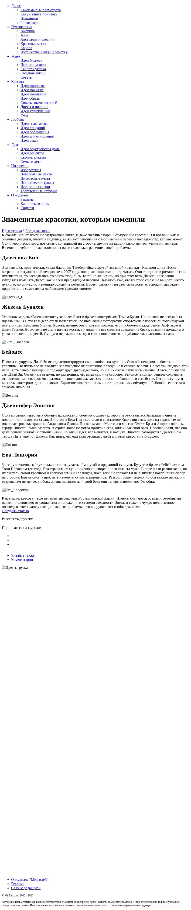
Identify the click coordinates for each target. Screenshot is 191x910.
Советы (26, 77)
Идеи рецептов (32, 153)
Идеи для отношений (37, 136)
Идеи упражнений (35, 111)
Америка (27, 31)
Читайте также (22, 555)
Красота (17, 81)
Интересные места (35, 178)
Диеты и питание (34, 107)
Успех (15, 56)
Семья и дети (30, 161)
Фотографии (30, 23)
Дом (14, 145)
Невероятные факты (36, 174)
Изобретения (30, 170)
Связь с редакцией (26, 888)
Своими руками (33, 157)
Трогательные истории (38, 191)
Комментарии (22, 560)
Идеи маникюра (33, 94)
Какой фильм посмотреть (40, 10)
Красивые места (33, 44)
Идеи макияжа (32, 90)
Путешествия (21, 27)
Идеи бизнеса (31, 60)
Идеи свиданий (32, 128)
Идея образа (30, 98)
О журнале (19, 195)
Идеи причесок (32, 86)
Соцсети (27, 208)
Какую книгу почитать (38, 14)
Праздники (29, 18)
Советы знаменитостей (38, 103)
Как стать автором (35, 204)
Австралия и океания (37, 39)
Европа (26, 48)
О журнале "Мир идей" (29, 879)
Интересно (19, 166)
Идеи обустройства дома (40, 149)
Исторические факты (37, 183)
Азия (24, 35)
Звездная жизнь (32, 73)
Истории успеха (33, 65)
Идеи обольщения (34, 132)
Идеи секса (29, 140)
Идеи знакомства (34, 124)
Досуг (16, 6)
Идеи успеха (12, 231)
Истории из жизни (35, 187)
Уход (24, 115)
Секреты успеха (33, 69)
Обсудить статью (15, 511)
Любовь (17, 119)
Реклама (27, 199)
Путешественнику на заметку (44, 52)
